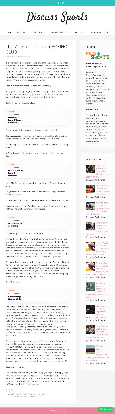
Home (9, 32)
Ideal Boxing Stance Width (15, 297)
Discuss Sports (57, 17)
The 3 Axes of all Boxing (15, 224)
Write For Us (79, 32)
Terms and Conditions (58, 32)
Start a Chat (107, 409)
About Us (21, 32)
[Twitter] (63, 3)
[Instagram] (53, 3)
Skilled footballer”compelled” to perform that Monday (27, 394)
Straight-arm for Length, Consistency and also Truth (26, 396)
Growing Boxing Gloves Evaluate (15, 120)
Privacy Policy (37, 32)
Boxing (10, 390)
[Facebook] (49, 3)
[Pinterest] (58, 3)
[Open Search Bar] (107, 32)
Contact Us (96, 32)
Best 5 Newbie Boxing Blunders (15, 173)
